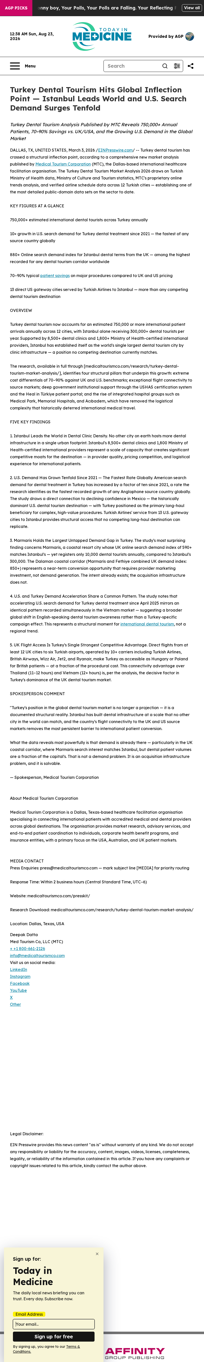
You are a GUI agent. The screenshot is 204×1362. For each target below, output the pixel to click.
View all (192, 7)
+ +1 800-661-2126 (27, 948)
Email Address (29, 1314)
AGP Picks (16, 7)
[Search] (165, 66)
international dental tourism (147, 624)
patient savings (55, 275)
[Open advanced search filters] (177, 66)
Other (15, 1004)
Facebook (20, 983)
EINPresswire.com (115, 150)
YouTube (18, 990)
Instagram (20, 976)
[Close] (97, 1253)
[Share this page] (190, 66)
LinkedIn (18, 969)
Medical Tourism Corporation (63, 164)
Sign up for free (54, 1336)
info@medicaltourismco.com (37, 955)
